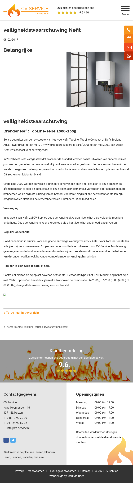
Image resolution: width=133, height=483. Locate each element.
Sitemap (86, 471)
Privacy (19, 471)
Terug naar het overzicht (22, 312)
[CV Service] (25, 10)
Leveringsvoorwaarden (62, 471)
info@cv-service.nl (18, 428)
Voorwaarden (36, 471)
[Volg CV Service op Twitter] (13, 440)
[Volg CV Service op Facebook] (6, 440)
